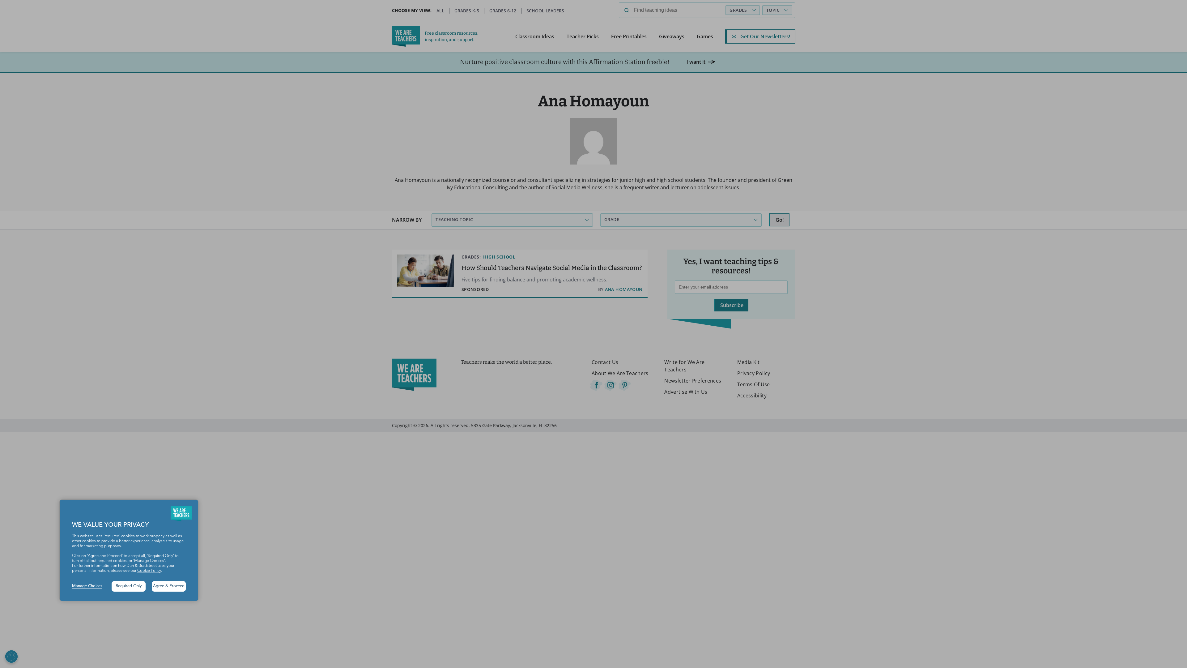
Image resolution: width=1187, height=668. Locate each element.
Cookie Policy (149, 571)
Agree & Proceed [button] (169, 586)
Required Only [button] (129, 586)
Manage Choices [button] (87, 586)
